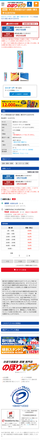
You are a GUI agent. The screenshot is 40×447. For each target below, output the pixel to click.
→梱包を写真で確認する (20, 142)
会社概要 (5, 377)
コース (13, 203)
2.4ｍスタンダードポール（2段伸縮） (23, 149)
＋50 (32, 261)
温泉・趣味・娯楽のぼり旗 (20, 17)
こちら (17, 90)
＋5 (7, 261)
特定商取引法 (7, 379)
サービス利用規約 (27, 377)
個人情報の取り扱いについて (11, 381)
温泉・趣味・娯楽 (7, 163)
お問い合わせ (25, 381)
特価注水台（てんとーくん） (21, 153)
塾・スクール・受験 (22, 163)
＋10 (20, 261)
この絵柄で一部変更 (20, 94)
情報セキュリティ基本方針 (29, 379)
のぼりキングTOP (6, 17)
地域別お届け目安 (29, 24)
